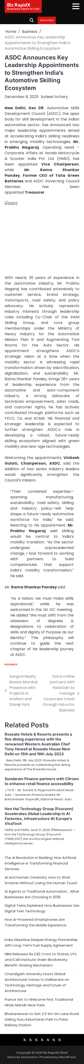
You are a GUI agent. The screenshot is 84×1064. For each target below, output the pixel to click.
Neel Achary (57, 96)
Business (11, 664)
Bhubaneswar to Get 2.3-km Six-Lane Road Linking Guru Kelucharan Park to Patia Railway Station (42, 1019)
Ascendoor (29, 1057)
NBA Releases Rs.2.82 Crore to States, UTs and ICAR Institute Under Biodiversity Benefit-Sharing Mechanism (41, 959)
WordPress (67, 1057)
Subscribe (46, 20)
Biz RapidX (18, 5)
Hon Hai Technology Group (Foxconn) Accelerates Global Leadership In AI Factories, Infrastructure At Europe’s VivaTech (39, 816)
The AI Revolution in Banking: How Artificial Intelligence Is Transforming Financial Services (40, 863)
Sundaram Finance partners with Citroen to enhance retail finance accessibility (42, 781)
